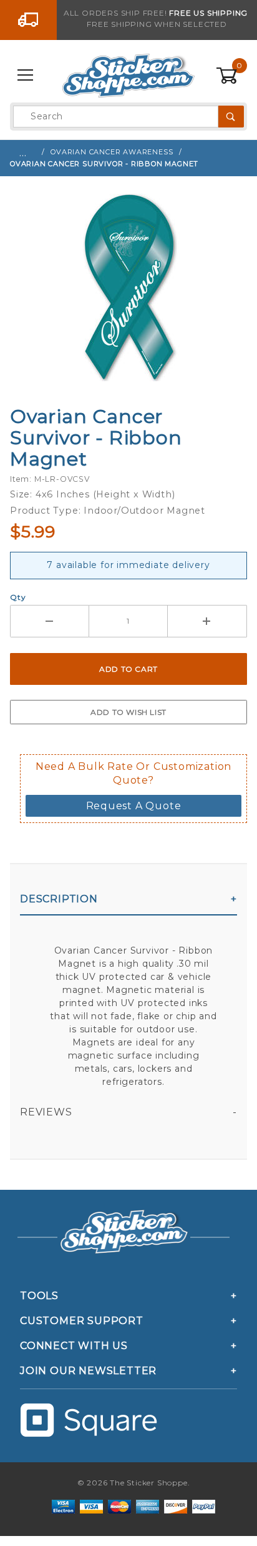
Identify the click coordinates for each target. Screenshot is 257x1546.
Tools (39, 1296)
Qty (18, 597)
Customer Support (81, 1321)
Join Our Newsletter (88, 1371)
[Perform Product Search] (231, 116)
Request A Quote (134, 806)
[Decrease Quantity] (49, 621)
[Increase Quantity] (207, 621)
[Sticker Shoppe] (128, 75)
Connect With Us (74, 1346)
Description (59, 899)
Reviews (46, 1112)
